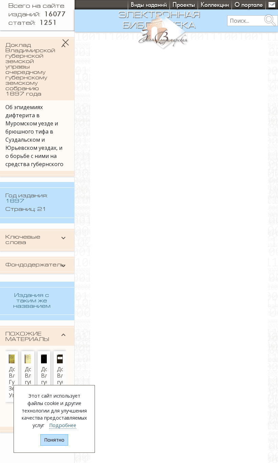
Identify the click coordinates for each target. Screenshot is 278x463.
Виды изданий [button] (149, 4)
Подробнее (62, 425)
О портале (249, 4)
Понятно (54, 440)
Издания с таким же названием (32, 301)
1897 (14, 201)
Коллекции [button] (215, 4)
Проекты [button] (184, 4)
